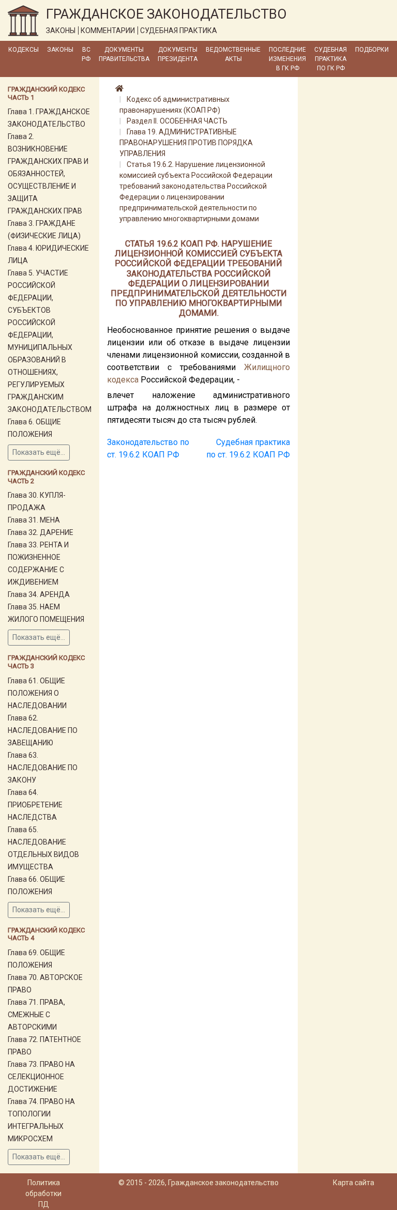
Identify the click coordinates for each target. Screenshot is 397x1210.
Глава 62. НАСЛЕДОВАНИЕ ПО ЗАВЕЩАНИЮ (43, 730)
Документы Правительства (124, 54)
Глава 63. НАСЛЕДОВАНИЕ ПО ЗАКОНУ (43, 767)
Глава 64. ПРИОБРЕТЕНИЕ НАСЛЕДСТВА (35, 804)
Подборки (372, 49)
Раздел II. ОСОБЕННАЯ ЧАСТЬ (177, 121)
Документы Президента (177, 54)
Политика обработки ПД (43, 1193)
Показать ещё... (38, 452)
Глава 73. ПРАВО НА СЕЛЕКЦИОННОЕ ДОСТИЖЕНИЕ (41, 1076)
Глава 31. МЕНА (34, 520)
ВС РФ (86, 54)
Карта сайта (353, 1182)
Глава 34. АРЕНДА (39, 594)
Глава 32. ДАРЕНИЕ (40, 532)
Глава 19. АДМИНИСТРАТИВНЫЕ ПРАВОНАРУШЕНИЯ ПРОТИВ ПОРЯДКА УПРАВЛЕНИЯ (186, 143)
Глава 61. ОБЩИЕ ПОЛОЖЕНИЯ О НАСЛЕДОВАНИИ (37, 693)
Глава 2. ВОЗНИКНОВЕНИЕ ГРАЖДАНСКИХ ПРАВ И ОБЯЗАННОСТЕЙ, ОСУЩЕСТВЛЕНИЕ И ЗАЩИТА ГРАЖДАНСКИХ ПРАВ (48, 173)
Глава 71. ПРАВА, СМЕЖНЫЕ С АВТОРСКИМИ (36, 1014)
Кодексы (23, 49)
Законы (60, 49)
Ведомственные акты (233, 54)
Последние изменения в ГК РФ (287, 59)
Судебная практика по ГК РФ (330, 59)
